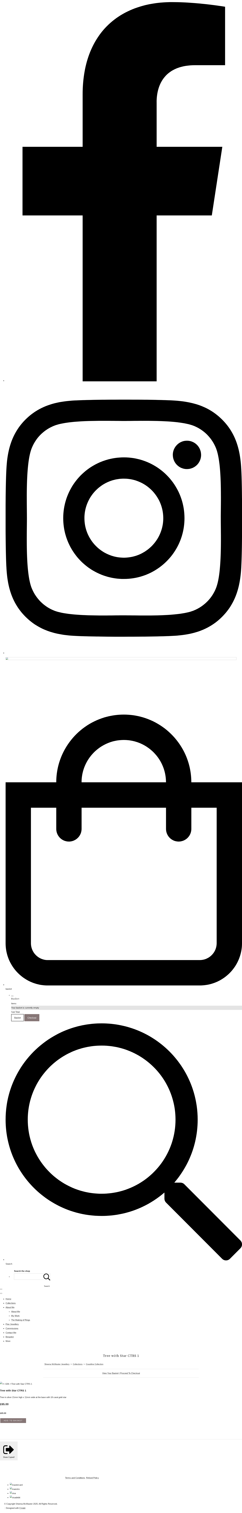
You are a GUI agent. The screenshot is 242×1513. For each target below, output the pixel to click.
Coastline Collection (94, 1364)
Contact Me (11, 1332)
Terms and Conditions (75, 1478)
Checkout (31, 1017)
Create (22, 1508)
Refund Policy (92, 1478)
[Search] (46, 1276)
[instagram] (124, 653)
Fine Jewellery (12, 1324)
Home (8, 1299)
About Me (10, 1307)
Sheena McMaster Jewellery (56, 1364)
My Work (15, 1316)
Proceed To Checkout (130, 1373)
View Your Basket (110, 1373)
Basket (17, 1017)
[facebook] (124, 380)
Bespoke (10, 1337)
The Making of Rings (20, 1320)
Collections (11, 1303)
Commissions (12, 1328)
